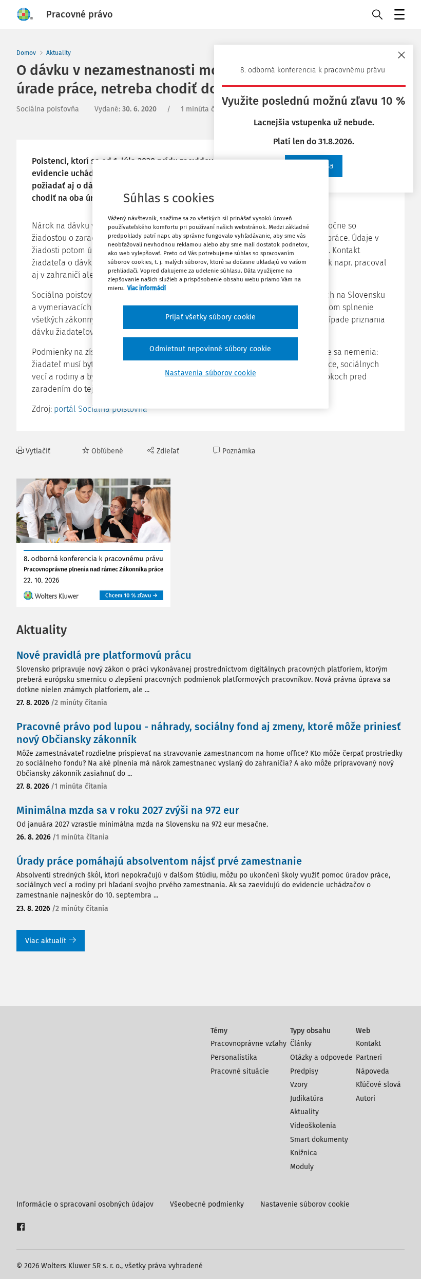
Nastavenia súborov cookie (210, 373)
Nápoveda (372, 1071)
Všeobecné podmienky (207, 1204)
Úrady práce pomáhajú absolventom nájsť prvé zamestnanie (159, 861)
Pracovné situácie (239, 1071)
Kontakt (368, 1043)
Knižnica (303, 1153)
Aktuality (58, 52)
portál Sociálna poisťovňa (100, 409)
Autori (365, 1098)
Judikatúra (306, 1098)
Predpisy (304, 1071)
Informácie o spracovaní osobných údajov (85, 1204)
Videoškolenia (313, 1125)
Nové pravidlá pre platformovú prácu (104, 655)
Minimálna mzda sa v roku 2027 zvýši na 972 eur (127, 810)
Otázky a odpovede (321, 1057)
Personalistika (233, 1057)
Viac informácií (146, 288)
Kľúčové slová (378, 1084)
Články (301, 1043)
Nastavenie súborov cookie (305, 1204)
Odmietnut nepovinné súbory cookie (210, 349)
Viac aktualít (45, 941)
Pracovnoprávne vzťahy (248, 1043)
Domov (26, 52)
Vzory (299, 1084)
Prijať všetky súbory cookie (210, 317)
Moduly (302, 1166)
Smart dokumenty (319, 1139)
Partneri (369, 1057)
